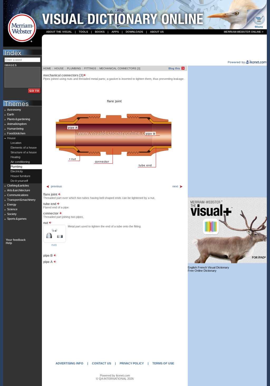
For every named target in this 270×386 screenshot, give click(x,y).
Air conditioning (20, 161)
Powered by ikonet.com (115, 375)
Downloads (134, 31)
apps (115, 31)
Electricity (17, 171)
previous (56, 186)
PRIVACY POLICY (132, 363)
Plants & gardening (18, 119)
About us (157, 31)
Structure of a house (24, 152)
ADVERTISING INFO (69, 363)
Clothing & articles (18, 185)
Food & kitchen (16, 133)
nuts (54, 244)
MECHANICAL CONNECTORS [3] (119, 68)
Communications (17, 195)
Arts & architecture (18, 190)
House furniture (20, 176)
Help (9, 243)
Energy (11, 204)
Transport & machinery (21, 199)
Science (12, 209)
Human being (15, 128)
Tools (83, 31)
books (100, 31)
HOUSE (59, 68)
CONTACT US (101, 363)
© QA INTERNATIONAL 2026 (115, 378)
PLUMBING (74, 68)
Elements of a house (24, 147)
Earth (10, 114)
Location (16, 142)
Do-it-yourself (19, 180)
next (175, 186)
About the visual (59, 31)
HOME (47, 68)
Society (12, 214)
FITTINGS (90, 68)
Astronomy (14, 109)
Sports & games (17, 218)
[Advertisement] (154, 48)
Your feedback (16, 239)
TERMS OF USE (163, 363)
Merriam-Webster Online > (243, 31)
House (11, 138)
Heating (15, 157)
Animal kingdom (17, 123)
